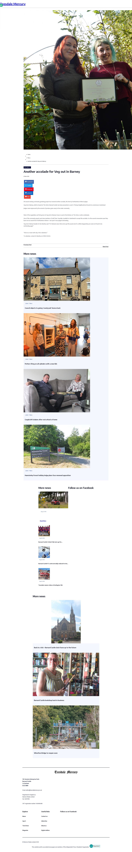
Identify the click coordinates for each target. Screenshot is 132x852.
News (29, 157)
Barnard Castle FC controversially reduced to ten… (53, 563)
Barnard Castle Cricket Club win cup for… (50, 542)
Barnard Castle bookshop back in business (49, 700)
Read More (43, 521)
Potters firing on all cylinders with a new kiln (41, 364)
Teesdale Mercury (13, 4)
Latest (26, 303)
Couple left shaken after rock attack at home (41, 419)
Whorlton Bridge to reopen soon (46, 753)
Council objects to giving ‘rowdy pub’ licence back (42, 308)
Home (29, 154)
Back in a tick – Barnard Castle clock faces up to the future (55, 647)
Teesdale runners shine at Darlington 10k (50, 585)
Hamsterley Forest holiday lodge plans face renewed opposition (48, 475)
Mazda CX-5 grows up (47, 516)
